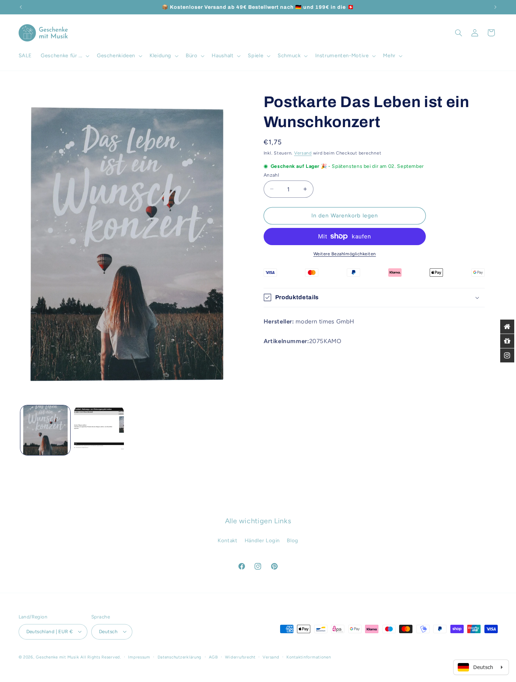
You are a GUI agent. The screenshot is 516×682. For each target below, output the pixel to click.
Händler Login (262, 540)
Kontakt (227, 540)
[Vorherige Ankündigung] (20, 7)
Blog (292, 540)
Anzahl (271, 174)
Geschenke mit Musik (57, 657)
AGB (213, 657)
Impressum (139, 657)
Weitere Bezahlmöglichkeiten (344, 253)
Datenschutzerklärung (180, 657)
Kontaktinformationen (308, 657)
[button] (65, 56)
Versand (303, 152)
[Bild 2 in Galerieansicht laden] (99, 430)
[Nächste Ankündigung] (495, 7)
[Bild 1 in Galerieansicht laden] (45, 430)
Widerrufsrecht (240, 657)
